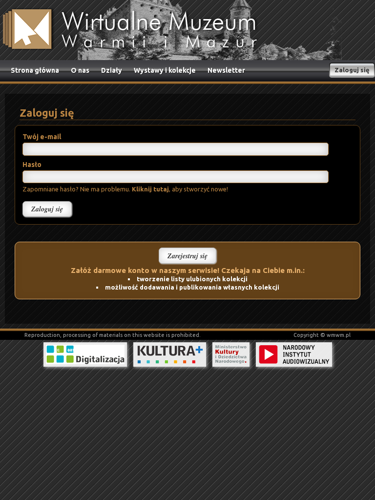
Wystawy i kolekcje (165, 70)
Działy (111, 70)
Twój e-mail (41, 137)
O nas (80, 70)
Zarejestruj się (187, 256)
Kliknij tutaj (150, 189)
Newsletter (226, 70)
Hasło (32, 164)
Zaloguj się (352, 69)
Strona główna (35, 70)
